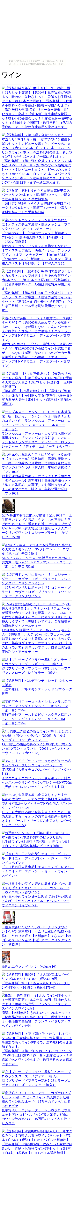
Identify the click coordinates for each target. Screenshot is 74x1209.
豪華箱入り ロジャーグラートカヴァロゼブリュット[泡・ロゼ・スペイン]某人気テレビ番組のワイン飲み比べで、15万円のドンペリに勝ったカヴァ (36, 1116)
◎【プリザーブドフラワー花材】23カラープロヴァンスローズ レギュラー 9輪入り (36, 670)
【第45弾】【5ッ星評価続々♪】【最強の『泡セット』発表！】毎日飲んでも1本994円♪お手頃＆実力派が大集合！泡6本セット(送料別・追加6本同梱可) (37, 397)
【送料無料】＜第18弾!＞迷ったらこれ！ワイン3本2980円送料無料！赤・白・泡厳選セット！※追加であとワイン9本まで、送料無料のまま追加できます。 (37, 1057)
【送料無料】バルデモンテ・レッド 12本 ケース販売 (37, 691)
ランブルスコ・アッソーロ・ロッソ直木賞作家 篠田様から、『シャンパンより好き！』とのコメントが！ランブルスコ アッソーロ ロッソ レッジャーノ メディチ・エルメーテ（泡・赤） (38, 440)
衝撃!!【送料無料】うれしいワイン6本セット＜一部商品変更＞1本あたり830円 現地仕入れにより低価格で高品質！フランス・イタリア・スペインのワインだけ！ (36, 1019)
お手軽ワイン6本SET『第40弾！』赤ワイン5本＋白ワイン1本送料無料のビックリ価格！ (36, 844)
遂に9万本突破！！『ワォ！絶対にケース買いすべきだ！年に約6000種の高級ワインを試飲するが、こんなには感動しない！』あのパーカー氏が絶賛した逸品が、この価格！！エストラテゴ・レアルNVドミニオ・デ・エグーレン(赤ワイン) (37, 354)
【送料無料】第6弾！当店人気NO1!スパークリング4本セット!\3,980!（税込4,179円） (36, 985)
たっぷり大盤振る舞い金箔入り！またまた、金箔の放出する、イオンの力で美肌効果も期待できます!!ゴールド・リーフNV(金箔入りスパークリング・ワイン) (37, 818)
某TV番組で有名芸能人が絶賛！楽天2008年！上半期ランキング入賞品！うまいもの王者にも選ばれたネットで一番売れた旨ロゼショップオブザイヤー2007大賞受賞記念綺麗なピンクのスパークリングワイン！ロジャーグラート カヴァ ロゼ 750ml (38, 526)
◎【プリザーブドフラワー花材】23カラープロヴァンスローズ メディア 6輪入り (36, 1083)
